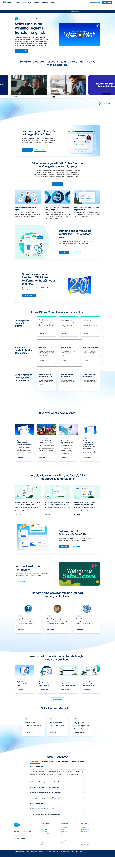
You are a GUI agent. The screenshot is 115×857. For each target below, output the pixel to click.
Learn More (64, 252)
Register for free (75, 11)
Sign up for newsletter (79, 732)
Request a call (53, 732)
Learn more (27, 150)
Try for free (34, 51)
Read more (64, 457)
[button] (31, 86)
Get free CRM (76, 546)
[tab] (49, 418)
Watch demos (20, 51)
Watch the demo (65, 689)
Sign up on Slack (21, 581)
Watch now (39, 150)
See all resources (57, 699)
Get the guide (42, 689)
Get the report (28, 295)
